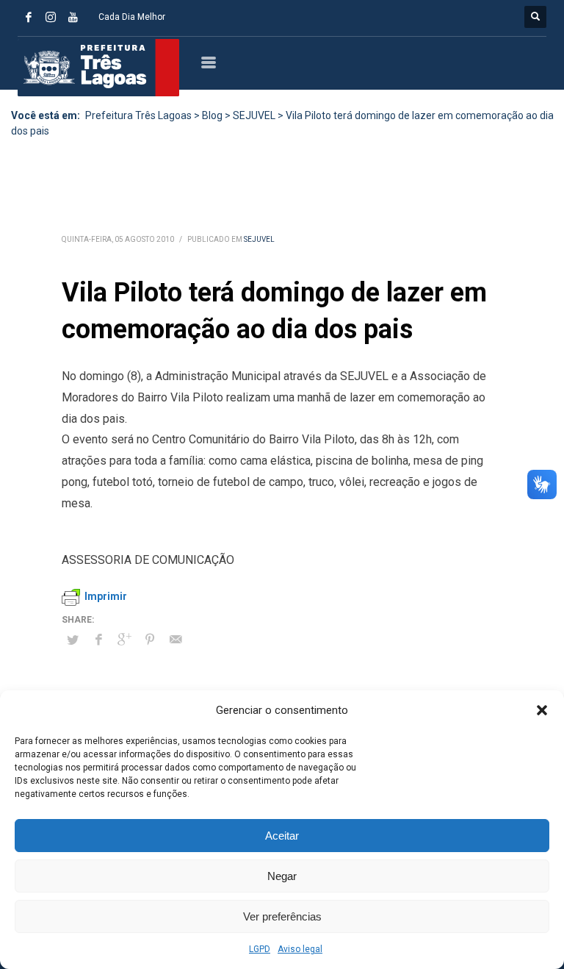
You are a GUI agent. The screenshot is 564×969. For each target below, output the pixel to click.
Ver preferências (282, 916)
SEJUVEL (259, 239)
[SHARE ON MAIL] (175, 640)
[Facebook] (29, 17)
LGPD (259, 949)
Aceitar (282, 835)
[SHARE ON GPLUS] (124, 640)
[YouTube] (73, 17)
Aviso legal (300, 949)
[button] (542, 710)
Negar (282, 876)
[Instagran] (51, 17)
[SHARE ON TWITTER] (73, 640)
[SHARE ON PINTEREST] (150, 640)
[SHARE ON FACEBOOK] (98, 640)
